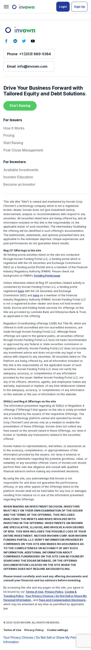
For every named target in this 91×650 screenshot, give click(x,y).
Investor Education (18, 177)
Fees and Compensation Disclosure (62, 600)
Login (63, 6)
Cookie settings (57, 630)
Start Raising (20, 106)
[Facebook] (6, 41)
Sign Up (79, 6)
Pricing (8, 135)
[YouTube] (33, 41)
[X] (24, 41)
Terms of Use (34, 591)
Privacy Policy (54, 591)
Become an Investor (19, 184)
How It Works (13, 128)
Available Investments (20, 170)
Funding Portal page (47, 275)
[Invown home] (19, 29)
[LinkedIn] (15, 41)
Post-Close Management (23, 150)
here (21, 291)
